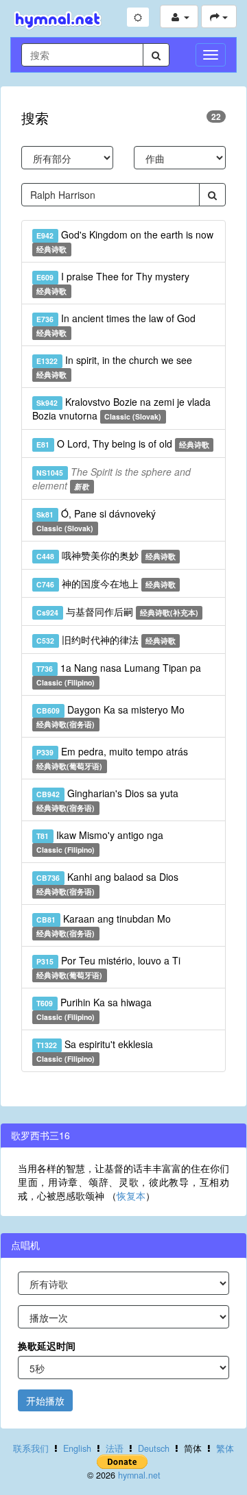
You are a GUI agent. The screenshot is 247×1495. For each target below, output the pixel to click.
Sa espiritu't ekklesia (94, 1050)
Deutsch (153, 1448)
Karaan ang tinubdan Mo (103, 925)
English (77, 1448)
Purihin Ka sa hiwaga (93, 1008)
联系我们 (31, 1448)
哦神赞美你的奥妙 (106, 555)
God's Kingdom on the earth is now (124, 241)
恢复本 (131, 1195)
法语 (115, 1448)
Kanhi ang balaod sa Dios (107, 883)
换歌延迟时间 (46, 1345)
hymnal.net (139, 1475)
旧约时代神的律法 (106, 639)
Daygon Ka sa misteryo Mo (110, 716)
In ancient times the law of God (115, 324)
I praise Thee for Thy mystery (112, 282)
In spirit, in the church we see (113, 366)
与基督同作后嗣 (117, 611)
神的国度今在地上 (106, 583)
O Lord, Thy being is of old (122, 443)
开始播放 (45, 1400)
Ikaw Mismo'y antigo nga (99, 841)
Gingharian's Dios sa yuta (107, 799)
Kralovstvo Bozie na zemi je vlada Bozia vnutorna (121, 408)
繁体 (225, 1448)
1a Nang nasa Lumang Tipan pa (118, 674)
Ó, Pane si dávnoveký (95, 520)
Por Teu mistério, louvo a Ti (108, 966)
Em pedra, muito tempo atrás (111, 757)
